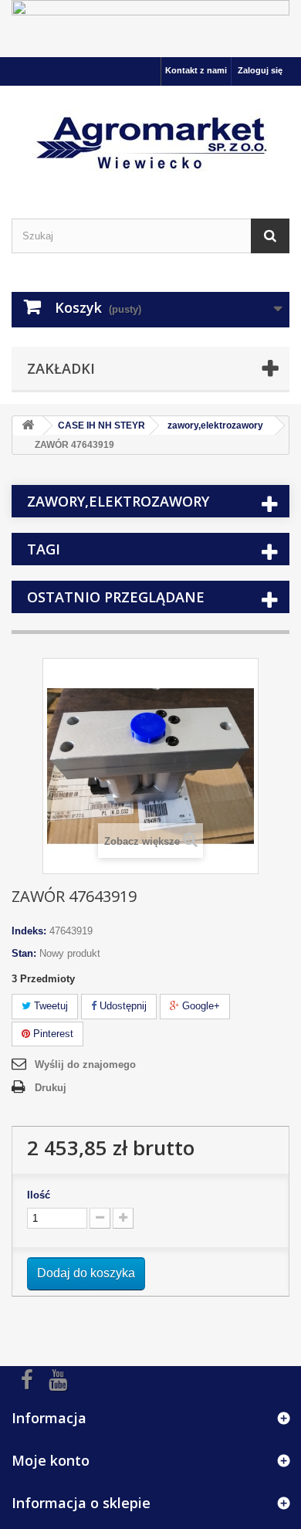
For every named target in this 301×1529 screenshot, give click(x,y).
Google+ (199, 1006)
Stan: (24, 953)
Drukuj (50, 1087)
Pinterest (51, 1033)
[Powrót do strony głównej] (27, 426)
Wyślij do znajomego (85, 1064)
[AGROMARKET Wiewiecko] (150, 138)
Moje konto (51, 1460)
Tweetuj (49, 1006)
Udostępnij (121, 1006)
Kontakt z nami (196, 70)
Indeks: (29, 931)
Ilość (38, 1195)
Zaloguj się (260, 70)
